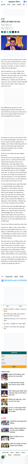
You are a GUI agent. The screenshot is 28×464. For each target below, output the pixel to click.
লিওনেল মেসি (9, 277)
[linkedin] (10, 32)
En (24, 1)
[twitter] (13, 32)
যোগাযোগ (23, 452)
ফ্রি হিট (21, 277)
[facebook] (5, 32)
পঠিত (7, 306)
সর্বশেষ (20, 306)
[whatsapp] (7, 32)
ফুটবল (16, 277)
